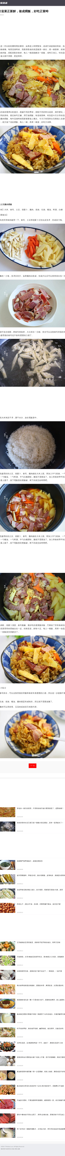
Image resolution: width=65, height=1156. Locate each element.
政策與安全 (9, 1149)
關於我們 (3, 1149)
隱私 (16, 1149)
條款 (13, 1149)
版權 (19, 1149)
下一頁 (32, 765)
